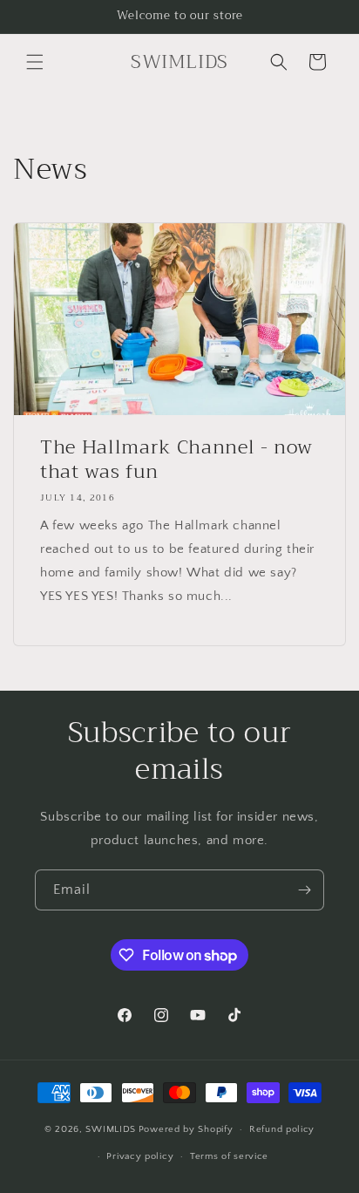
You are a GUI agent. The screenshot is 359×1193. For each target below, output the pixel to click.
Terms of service (229, 1156)
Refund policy (282, 1129)
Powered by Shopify (186, 1129)
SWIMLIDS (110, 1129)
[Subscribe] (304, 889)
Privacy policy (139, 1156)
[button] (35, 62)
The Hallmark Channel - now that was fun (176, 459)
